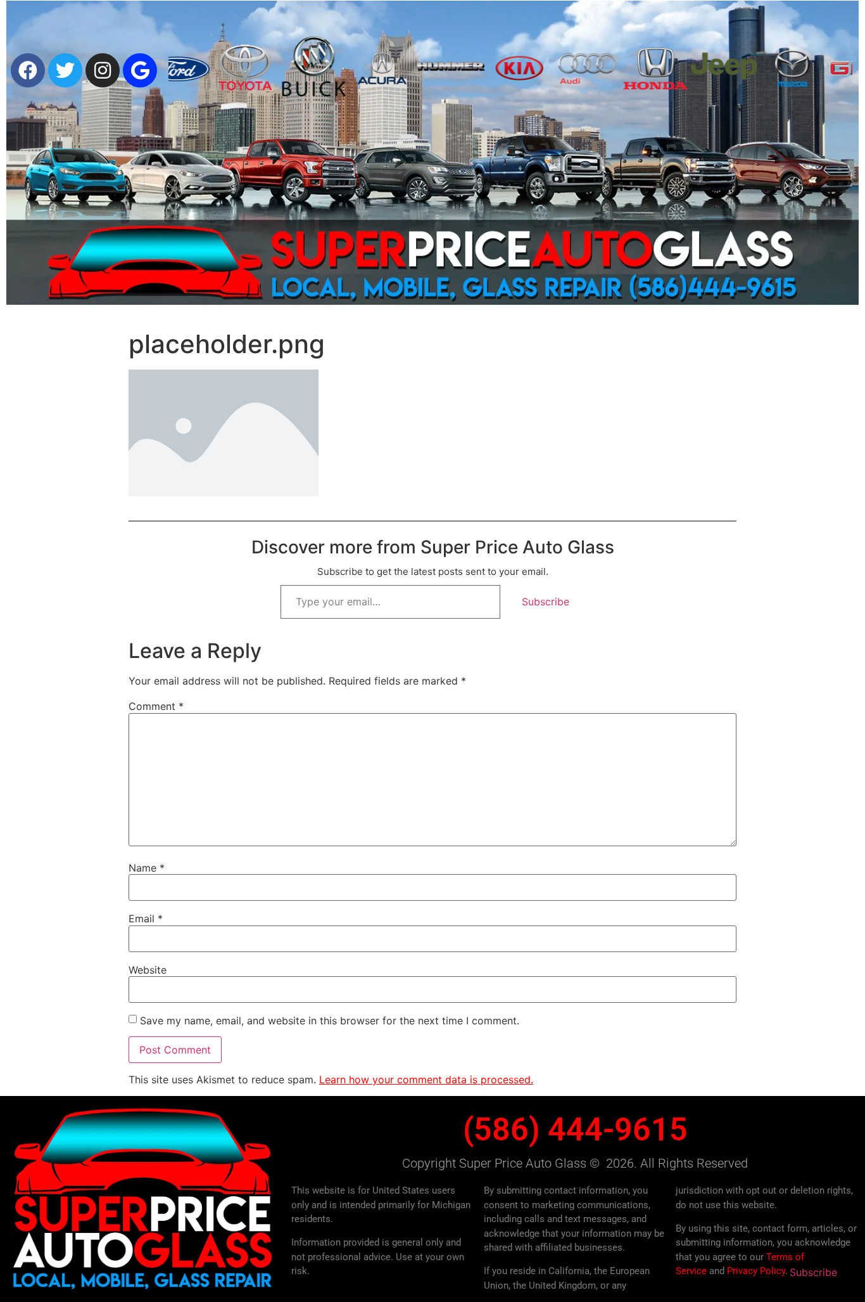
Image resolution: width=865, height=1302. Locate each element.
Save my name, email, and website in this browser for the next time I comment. (329, 1020)
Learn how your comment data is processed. (426, 1079)
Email (146, 918)
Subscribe (545, 601)
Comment (156, 706)
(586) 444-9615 (575, 1129)
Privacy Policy (756, 1271)
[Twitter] (65, 70)
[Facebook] (28, 70)
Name (147, 868)
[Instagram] (102, 70)
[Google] (140, 70)
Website (148, 970)
